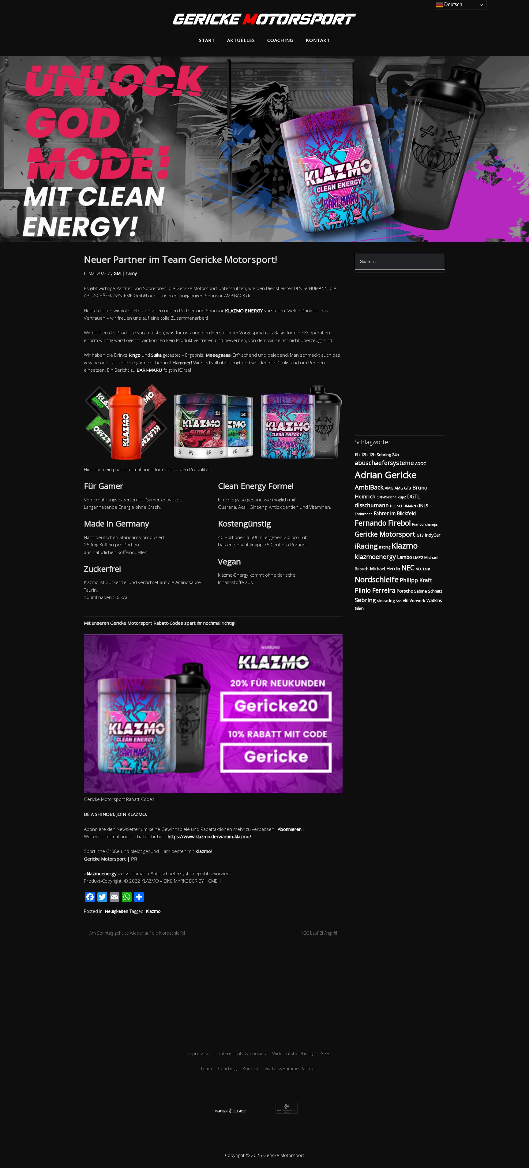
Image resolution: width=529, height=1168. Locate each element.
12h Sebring (380, 454)
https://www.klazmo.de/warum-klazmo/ (209, 836)
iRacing (366, 545)
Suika (156, 355)
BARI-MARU (149, 370)
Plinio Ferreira (375, 590)
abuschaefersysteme (384, 463)
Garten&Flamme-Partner (290, 1068)
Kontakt (318, 40)
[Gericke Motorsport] (264, 20)
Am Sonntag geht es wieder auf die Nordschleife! (134, 933)
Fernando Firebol (383, 523)
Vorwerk (417, 600)
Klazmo (203, 851)
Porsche (404, 591)
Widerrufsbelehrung (293, 1053)
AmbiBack (369, 487)
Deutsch (452, 4)
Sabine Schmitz (428, 591)
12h (364, 454)
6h (357, 454)
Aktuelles (241, 40)
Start (207, 40)
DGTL (413, 496)
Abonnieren (290, 829)
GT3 (420, 535)
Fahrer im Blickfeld (395, 513)
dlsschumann (372, 505)
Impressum (199, 1053)
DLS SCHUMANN (403, 506)
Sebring (365, 600)
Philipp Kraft (416, 580)
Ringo (135, 355)
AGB (325, 1053)
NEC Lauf (423, 569)
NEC (408, 567)
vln (405, 600)
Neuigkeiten (116, 911)
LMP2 (418, 557)
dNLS (422, 505)
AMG (389, 488)
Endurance (364, 514)
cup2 (402, 497)
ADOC (420, 463)
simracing (386, 600)
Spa (399, 601)
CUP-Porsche (387, 497)
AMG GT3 (403, 488)
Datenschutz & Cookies (241, 1053)
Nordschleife (377, 579)
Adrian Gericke (386, 475)
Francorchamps (424, 524)
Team (206, 1068)
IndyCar (433, 535)
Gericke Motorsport (385, 534)
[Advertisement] (264, 991)
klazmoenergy (102, 873)
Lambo (404, 557)
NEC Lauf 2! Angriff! (322, 933)
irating (384, 547)
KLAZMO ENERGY (244, 310)
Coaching (280, 40)
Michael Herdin (385, 568)
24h (395, 454)
